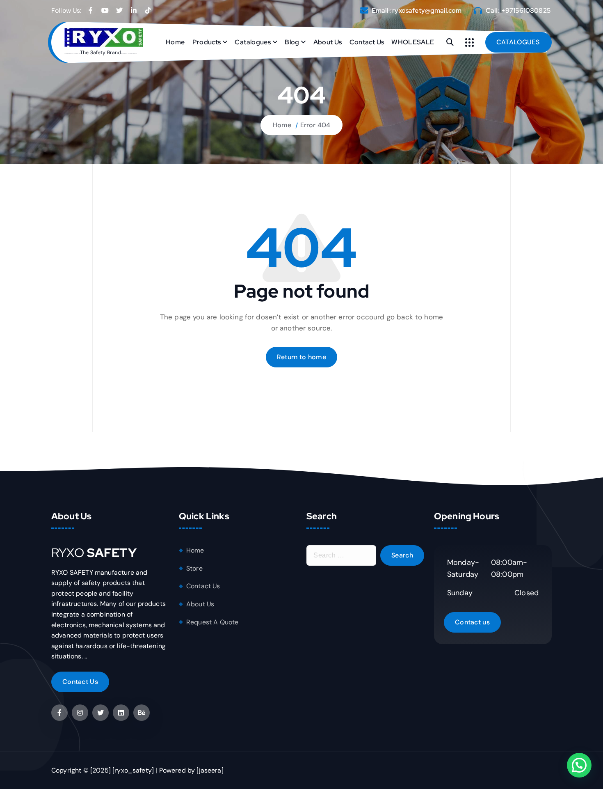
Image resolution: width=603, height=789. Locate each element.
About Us (327, 42)
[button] (579, 765)
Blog (292, 42)
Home (175, 42)
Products (206, 42)
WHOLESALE (412, 42)
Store (194, 568)
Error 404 (315, 125)
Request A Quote (212, 622)
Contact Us (366, 42)
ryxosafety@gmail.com (426, 10)
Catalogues (253, 42)
